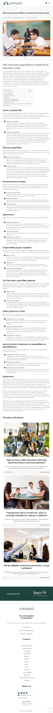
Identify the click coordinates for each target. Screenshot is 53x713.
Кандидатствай (27, 648)
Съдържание (7, 90)
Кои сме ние (27, 669)
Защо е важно (27, 653)
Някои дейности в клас (9, 102)
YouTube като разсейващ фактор (11, 100)
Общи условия (26, 627)
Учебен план (27, 651)
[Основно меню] (46, 3)
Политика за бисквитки (26, 633)
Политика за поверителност (26, 630)
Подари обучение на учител (27, 677)
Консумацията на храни (9, 95)
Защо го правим (27, 672)
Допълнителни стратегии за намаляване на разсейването (17, 103)
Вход (49, 3)
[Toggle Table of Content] (29, 91)
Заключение (6, 105)
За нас (26, 667)
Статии (26, 664)
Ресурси (26, 661)
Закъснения (6, 97)
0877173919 (23, 697)
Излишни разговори (8, 94)
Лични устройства (8, 92)
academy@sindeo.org (25, 695)
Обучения (26, 656)
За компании (27, 675)
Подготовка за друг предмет (10, 99)
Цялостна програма (26, 645)
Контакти (27, 680)
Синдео (31, 711)
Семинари (26, 659)
